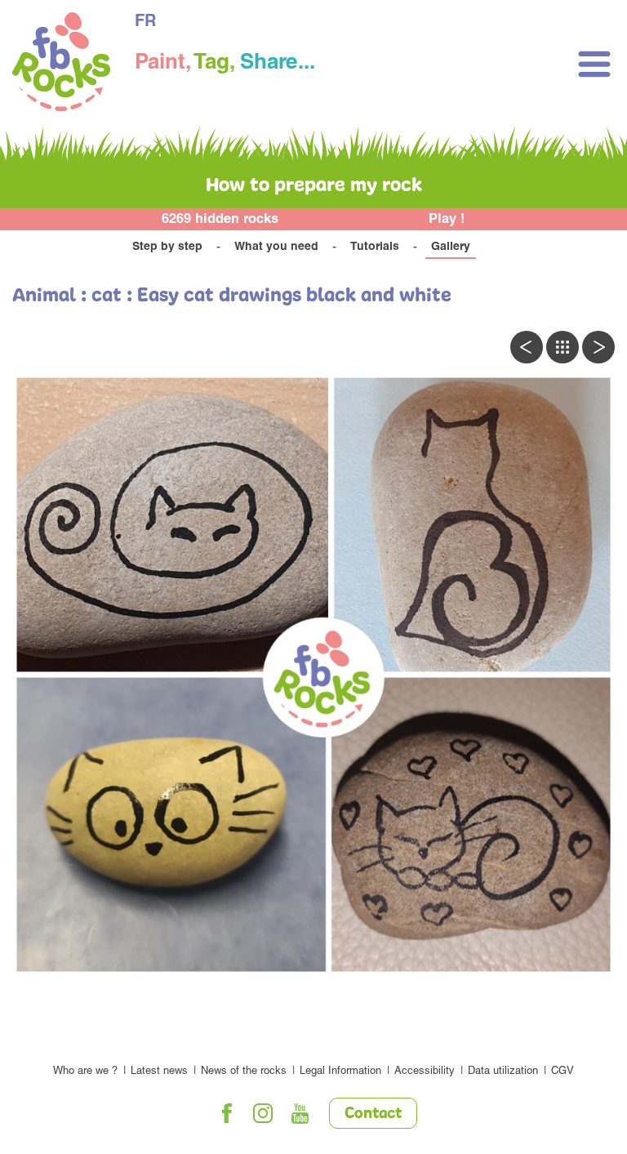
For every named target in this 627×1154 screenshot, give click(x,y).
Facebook (227, 1113)
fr (145, 23)
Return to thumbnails (562, 347)
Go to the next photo (598, 347)
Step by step (167, 247)
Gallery (450, 247)
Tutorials (374, 247)
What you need (276, 247)
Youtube (300, 1113)
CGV (562, 1072)
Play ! (447, 220)
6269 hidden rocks (220, 220)
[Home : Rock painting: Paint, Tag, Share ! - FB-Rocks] (61, 64)
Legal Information (340, 1072)
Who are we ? (85, 1072)
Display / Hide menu (594, 64)
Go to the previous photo (526, 347)
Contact (373, 1114)
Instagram (263, 1113)
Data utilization (503, 1072)
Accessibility (424, 1072)
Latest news (159, 1072)
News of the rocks (244, 1072)
